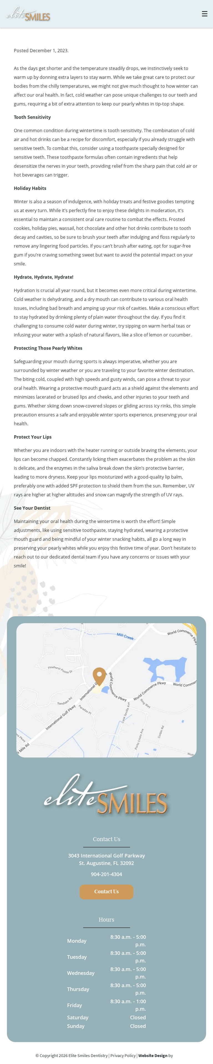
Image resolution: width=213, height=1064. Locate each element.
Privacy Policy (123, 1055)
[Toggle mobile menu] (204, 14)
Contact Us (106, 891)
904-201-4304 (106, 874)
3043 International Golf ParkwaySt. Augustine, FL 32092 (106, 859)
